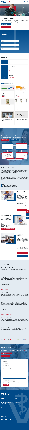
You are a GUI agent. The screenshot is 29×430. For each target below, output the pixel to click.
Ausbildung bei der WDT (14, 139)
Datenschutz (8, 425)
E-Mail (24, 350)
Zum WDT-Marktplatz (5, 24)
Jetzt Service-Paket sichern (6, 322)
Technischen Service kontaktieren (7, 314)
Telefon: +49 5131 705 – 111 (5, 403)
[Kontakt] (27, 211)
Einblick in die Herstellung (5, 331)
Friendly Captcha (13, 381)
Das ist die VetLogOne (5, 297)
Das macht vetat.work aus (6, 289)
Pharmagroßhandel (22, 197)
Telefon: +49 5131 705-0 (5, 353)
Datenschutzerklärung (15, 382)
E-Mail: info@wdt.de (5, 356)
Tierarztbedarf (19, 196)
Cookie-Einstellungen (15, 425)
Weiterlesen (4, 96)
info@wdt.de (5, 407)
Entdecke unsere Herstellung (22, 253)
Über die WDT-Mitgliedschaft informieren (8, 228)
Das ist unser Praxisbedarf (6, 281)
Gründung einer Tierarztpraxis (6, 306)
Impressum (2, 425)
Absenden (5, 384)
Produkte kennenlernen (5, 272)
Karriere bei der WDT (5, 139)
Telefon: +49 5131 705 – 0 (5, 400)
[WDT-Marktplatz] (27, 214)
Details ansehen (12, 70)
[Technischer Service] (27, 218)
